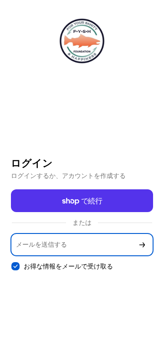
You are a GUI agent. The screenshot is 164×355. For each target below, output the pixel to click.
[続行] (142, 245)
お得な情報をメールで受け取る (68, 266)
